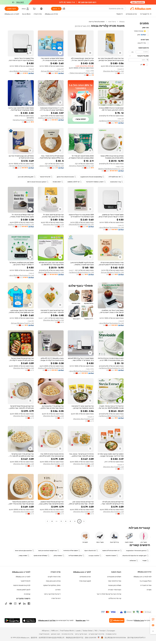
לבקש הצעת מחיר (85, 581)
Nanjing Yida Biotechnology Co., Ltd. (111, 169)
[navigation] (138, 271)
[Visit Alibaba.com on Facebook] (29, 603)
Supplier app (81, 620)
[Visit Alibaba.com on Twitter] (19, 603)
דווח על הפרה (56, 598)
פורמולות (133, 560)
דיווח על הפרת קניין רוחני (52, 594)
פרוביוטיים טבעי (45, 177)
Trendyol (102, 631)
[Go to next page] (47, 521)
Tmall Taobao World (67, 631)
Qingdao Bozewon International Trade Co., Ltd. (51, 166)
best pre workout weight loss (47, 550)
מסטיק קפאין (23, 555)
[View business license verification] (99, 637)
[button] (63, 8)
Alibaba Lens (139, 620)
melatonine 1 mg (115, 182)
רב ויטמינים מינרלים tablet (110, 550)
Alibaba (121, 22)
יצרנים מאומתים (85, 577)
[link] (153, 619)
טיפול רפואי (112, 22)
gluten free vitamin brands (65, 177)
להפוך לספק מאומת (23, 590)
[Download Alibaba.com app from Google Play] (12, 620)
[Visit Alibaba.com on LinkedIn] (24, 603)
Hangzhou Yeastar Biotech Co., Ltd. (81, 166)
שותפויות (27, 594)
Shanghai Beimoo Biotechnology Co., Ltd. (111, 121)
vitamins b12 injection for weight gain (134, 555)
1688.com (54, 631)
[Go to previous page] (84, 521)
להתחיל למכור (25, 581)
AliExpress (45, 631)
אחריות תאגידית (145, 585)
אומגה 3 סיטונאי (111, 555)
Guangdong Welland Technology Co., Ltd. (21, 71)
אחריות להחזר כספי (114, 581)
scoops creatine (94, 555)
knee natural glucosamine (23, 550)
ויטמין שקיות (57, 182)
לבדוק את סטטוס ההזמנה (21, 585)
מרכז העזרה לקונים (54, 577)
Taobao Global (87, 631)
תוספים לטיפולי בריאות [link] (97, 22)
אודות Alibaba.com (144, 572)
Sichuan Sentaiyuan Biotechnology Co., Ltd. (21, 166)
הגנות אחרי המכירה (114, 590)
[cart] (34, 9)
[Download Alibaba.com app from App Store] (29, 620)
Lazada (78, 631)
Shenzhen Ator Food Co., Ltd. (113, 71)
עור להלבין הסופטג (73, 182)
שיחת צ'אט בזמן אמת (53, 581)
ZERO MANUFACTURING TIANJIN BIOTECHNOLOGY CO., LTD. (81, 224)
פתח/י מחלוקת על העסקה (52, 585)
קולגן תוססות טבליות (75, 555)
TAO (95, 631)
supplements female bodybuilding (91, 177)
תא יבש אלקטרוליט (115, 177)
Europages (111, 631)
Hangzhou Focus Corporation (23, 120)
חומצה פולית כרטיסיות (70, 550)
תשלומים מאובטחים (114, 577)
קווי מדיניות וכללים (115, 598)
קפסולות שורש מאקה (40, 555)
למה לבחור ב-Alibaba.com (142, 577)
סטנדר (144, 560)
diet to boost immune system (36, 182)
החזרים (58, 590)
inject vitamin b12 (90, 550)
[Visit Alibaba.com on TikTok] (6, 603)
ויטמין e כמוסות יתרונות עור (94, 182)
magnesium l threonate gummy (136, 550)
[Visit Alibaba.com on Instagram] (15, 603)
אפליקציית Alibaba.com (47, 620)
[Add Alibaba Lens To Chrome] (116, 620)
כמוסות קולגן (58, 555)
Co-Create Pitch (145, 581)
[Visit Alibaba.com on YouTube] (10, 603)
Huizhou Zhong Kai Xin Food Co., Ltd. (51, 118)
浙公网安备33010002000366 (115, 637)
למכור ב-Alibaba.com (23, 577)
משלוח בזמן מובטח (114, 585)
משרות (149, 590)
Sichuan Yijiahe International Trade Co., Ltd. (81, 73)
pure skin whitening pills (25, 177)
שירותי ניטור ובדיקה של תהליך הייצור (109, 594)
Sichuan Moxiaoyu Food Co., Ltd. (52, 71)
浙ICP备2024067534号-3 (136, 637)
